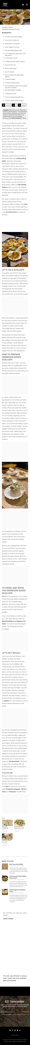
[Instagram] (12, 1030)
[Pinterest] (17, 1030)
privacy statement (16, 118)
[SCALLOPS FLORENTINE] (7, 823)
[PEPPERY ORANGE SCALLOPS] (7, 837)
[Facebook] (10, 1030)
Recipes (10, 27)
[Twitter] (15, 1030)
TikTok (23, 789)
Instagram (16, 789)
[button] (23, 4)
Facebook (9, 789)
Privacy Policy (15, 1035)
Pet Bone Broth (14, 761)
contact (6, 701)
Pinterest (12, 792)
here (25, 204)
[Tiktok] (20, 1030)
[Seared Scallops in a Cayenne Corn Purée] (19, 823)
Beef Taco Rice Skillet (16, 864)
